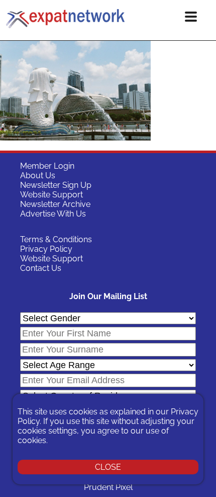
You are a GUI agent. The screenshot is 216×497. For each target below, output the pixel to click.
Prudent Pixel (108, 487)
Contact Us (40, 268)
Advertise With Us (53, 214)
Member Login (47, 166)
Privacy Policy (46, 249)
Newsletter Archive (55, 204)
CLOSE (108, 467)
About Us (37, 175)
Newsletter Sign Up (55, 185)
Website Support (51, 194)
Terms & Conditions (56, 239)
